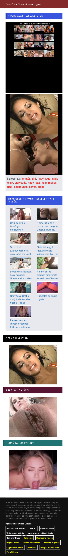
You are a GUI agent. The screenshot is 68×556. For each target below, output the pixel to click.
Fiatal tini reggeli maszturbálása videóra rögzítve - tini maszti (47, 252)
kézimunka (21, 187)
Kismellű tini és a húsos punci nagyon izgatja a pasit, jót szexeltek (47, 227)
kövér (32, 187)
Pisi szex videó (47, 528)
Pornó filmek (12, 552)
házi (9, 187)
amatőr (26, 178)
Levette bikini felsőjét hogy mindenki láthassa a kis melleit (21, 275)
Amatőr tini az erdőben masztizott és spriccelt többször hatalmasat (47, 276)
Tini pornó (28, 537)
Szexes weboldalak (31, 542)
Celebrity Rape (13, 537)
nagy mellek (48, 182)
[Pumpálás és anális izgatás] (47, 287)
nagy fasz (34, 182)
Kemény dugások (52, 542)
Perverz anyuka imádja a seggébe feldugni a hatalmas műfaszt (20, 325)
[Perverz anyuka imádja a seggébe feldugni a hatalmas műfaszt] (21, 311)
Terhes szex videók (15, 533)
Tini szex (33, 528)
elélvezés (20, 182)
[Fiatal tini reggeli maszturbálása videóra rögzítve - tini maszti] (47, 238)
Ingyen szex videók (15, 547)
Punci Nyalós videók (15, 528)
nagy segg (44, 178)
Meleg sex (32, 547)
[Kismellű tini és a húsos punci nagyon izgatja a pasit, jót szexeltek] (47, 213)
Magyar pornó (12, 542)
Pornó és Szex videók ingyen (24, 4)
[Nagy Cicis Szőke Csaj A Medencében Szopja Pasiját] (21, 287)
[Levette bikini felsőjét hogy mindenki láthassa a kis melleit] (21, 262)
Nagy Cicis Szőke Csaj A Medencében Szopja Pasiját (20, 299)
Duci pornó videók (44, 537)
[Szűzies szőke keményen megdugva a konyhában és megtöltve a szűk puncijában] (21, 213)
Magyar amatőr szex (49, 547)
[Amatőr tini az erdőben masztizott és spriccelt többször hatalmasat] (47, 262)
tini (34, 178)
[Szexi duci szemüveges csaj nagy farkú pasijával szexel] (21, 238)
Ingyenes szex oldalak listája (40, 533)
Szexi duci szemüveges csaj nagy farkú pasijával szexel (20, 252)
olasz (41, 187)
